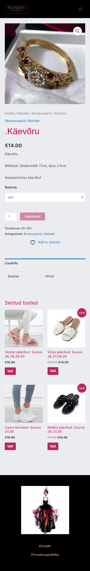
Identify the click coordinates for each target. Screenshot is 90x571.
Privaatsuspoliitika (45, 555)
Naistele (23, 113)
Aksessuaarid (41, 113)
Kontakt (45, 546)
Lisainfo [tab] (11, 263)
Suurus (11, 187)
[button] (77, 31)
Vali (10, 371)
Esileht (9, 113)
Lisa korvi (32, 216)
